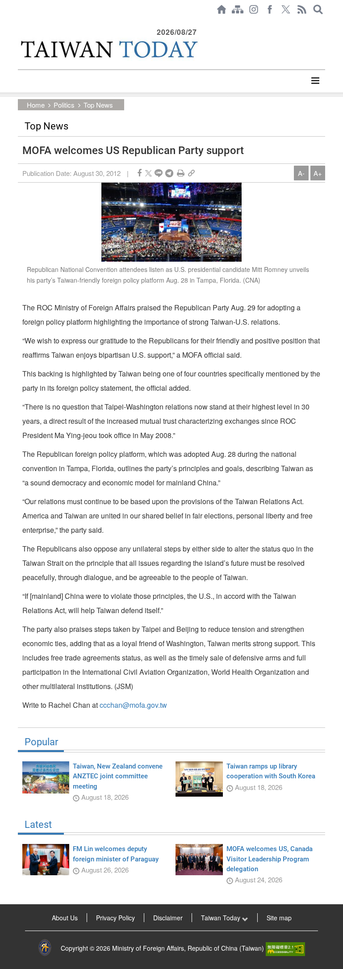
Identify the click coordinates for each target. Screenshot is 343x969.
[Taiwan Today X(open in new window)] (286, 9)
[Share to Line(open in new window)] (158, 173)
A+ (318, 173)
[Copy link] (191, 173)
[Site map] (237, 9)
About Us (65, 917)
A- (301, 173)
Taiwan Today (221, 917)
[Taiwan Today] (108, 49)
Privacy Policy (115, 917)
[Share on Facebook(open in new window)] (139, 173)
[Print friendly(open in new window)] (181, 173)
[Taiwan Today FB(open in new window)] (270, 9)
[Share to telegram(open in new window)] (169, 173)
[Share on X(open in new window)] (148, 173)
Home (36, 104)
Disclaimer (168, 917)
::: (20, 23)
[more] (315, 81)
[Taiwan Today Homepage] (221, 9)
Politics (64, 104)
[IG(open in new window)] (254, 9)
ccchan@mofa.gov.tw (133, 705)
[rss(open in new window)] (302, 9)
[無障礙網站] (285, 948)
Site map (279, 917)
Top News (98, 104)
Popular (41, 742)
